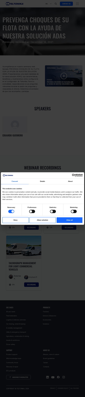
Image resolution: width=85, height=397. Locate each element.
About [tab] (70, 181)
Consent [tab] (15, 181)
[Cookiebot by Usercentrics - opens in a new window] (73, 175)
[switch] (32, 211)
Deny (15, 220)
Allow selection (42, 220)
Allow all (69, 220)
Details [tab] (42, 181)
